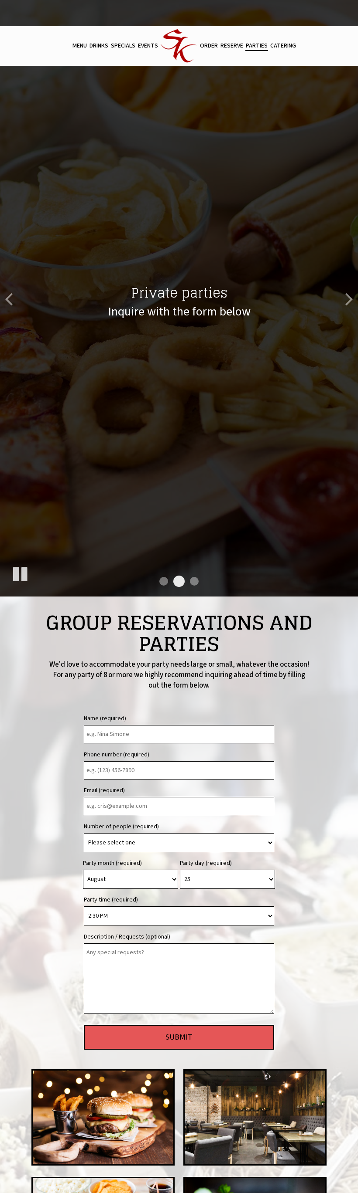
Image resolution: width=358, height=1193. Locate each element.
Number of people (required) (121, 826)
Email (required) (104, 790)
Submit (179, 1037)
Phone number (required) (116, 754)
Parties (257, 45)
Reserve (231, 45)
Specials (123, 45)
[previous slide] (8, 298)
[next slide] (349, 298)
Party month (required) (112, 863)
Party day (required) (206, 863)
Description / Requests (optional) (127, 936)
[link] (179, 45)
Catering (283, 45)
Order (209, 45)
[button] (163, 581)
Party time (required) (111, 899)
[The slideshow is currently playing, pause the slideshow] (19, 572)
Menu (79, 45)
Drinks (99, 45)
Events (148, 45)
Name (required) (105, 718)
